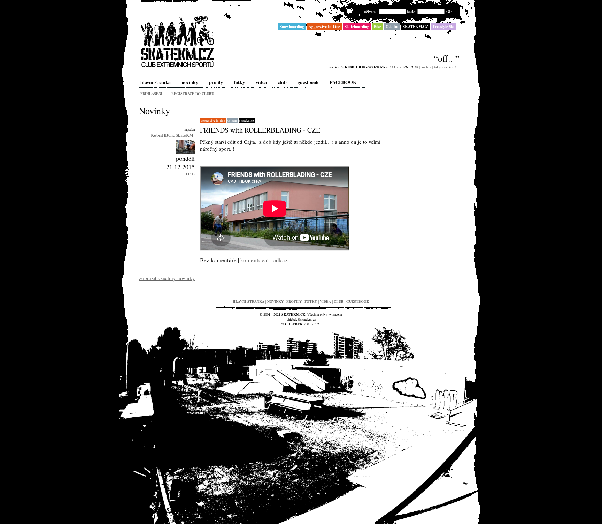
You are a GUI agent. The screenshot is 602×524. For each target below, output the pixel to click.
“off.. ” (447, 58)
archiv (426, 66)
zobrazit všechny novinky (167, 278)
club (282, 82)
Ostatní (232, 121)
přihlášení (151, 93)
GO (449, 11)
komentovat (254, 260)
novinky (190, 82)
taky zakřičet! (445, 66)
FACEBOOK (343, 82)
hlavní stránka (155, 82)
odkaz (280, 260)
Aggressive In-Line (213, 121)
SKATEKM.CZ (246, 121)
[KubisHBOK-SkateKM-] (185, 152)
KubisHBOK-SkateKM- (173, 135)
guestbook (308, 82)
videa (261, 82)
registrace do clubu (192, 93)
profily (216, 82)
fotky (239, 82)
